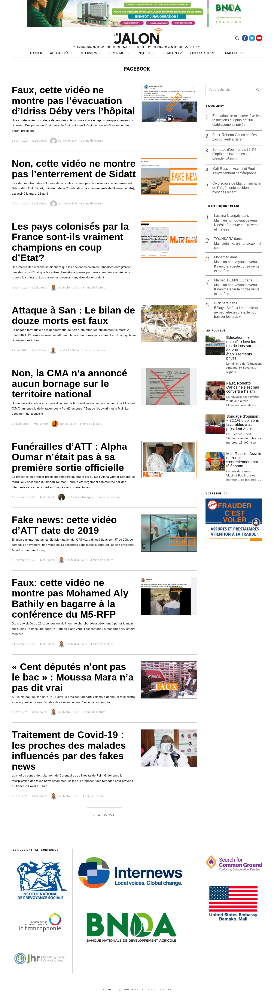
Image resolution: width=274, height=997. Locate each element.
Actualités (59, 53)
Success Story (202, 53)
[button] (257, 90)
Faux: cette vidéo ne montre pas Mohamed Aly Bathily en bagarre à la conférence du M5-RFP (70, 598)
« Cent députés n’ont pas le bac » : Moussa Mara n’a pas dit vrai (73, 677)
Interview (88, 53)
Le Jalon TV (171, 53)
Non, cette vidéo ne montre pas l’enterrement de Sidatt (74, 168)
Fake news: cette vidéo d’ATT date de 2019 (64, 524)
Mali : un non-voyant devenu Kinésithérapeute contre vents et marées (236, 225)
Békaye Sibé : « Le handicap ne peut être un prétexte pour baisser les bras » (236, 312)
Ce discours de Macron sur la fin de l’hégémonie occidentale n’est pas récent (236, 188)
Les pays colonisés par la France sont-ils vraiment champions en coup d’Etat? (70, 242)
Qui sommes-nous (130, 989)
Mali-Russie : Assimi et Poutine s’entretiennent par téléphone (235, 171)
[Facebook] (245, 38)
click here (221, 303)
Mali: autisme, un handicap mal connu (237, 246)
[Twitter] (252, 38)
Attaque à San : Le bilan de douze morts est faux (73, 315)
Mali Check (235, 53)
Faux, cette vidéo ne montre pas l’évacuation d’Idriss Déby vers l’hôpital (73, 100)
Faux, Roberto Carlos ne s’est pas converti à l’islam (235, 137)
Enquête (144, 53)
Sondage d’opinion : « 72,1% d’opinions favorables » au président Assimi (234, 154)
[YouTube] (259, 38)
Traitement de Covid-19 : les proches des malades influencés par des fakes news (69, 750)
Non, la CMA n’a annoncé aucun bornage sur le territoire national (69, 383)
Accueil (36, 53)
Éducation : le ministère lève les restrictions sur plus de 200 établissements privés (236, 120)
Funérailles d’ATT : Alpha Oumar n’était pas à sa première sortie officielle (69, 457)
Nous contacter (159, 989)
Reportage (116, 53)
